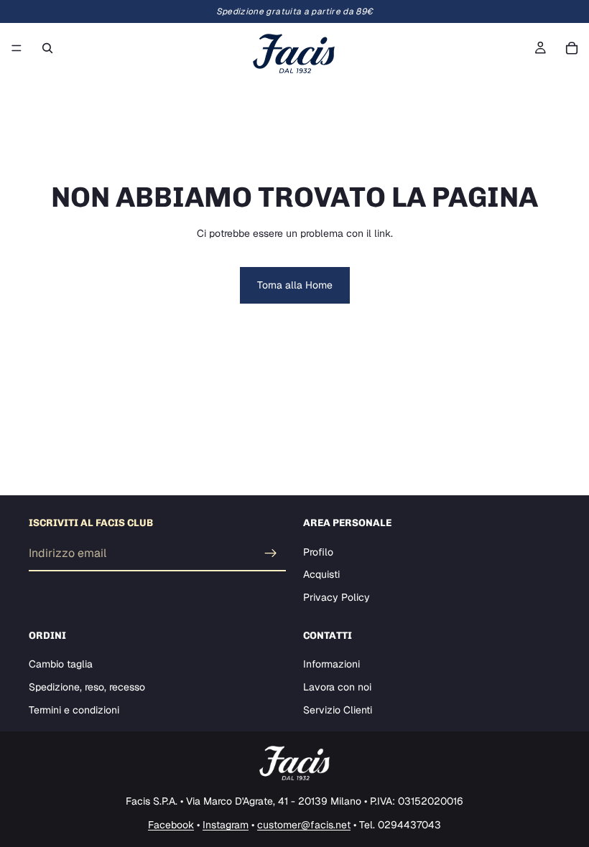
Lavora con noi (337, 686)
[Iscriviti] (271, 553)
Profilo (318, 552)
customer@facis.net (304, 824)
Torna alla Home (295, 285)
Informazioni (331, 664)
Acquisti (321, 574)
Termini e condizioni (74, 709)
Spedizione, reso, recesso (87, 686)
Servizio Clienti (337, 709)
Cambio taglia (61, 664)
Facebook (171, 824)
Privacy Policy (336, 597)
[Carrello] (572, 48)
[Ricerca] (47, 48)
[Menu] (16, 48)
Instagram (226, 824)
